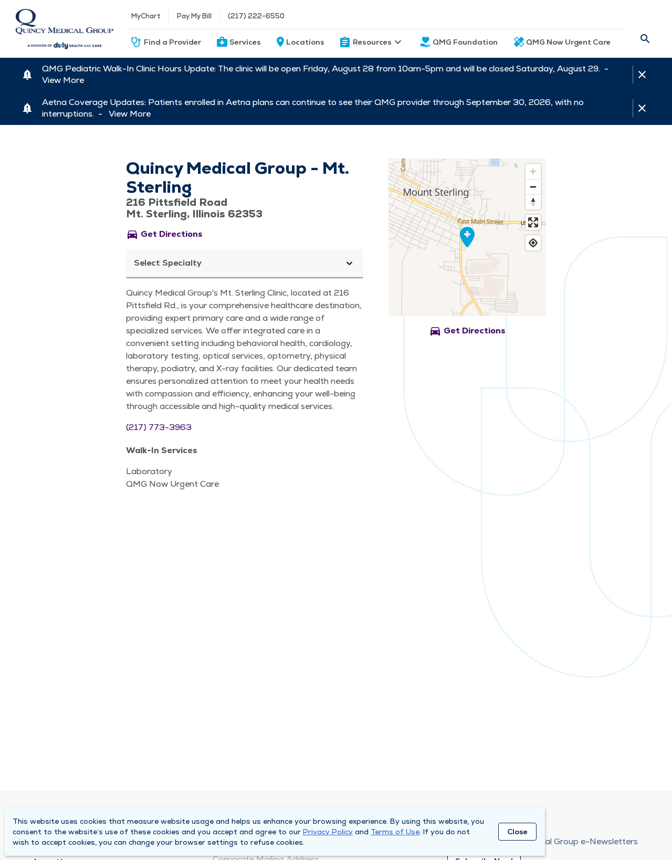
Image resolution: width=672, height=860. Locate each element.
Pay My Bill (194, 16)
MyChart (146, 16)
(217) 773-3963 (159, 427)
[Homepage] (64, 29)
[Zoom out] (533, 186)
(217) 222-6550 (256, 16)
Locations (305, 42)
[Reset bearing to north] (533, 201)
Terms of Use (395, 831)
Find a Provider (172, 42)
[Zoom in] (533, 171)
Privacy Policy (328, 831)
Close (517, 831)
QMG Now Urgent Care (568, 42)
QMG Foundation (465, 42)
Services (245, 42)
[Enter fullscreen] (533, 222)
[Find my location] (533, 242)
